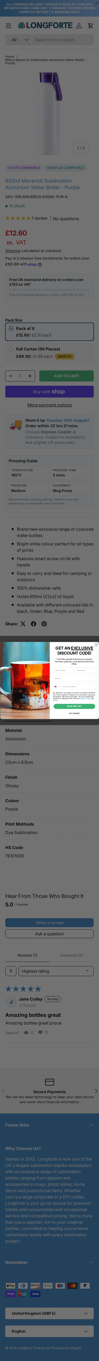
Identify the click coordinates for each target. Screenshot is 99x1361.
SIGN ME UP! (74, 706)
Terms (55, 700)
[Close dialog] (96, 644)
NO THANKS (74, 713)
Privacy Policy (85, 698)
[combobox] (57, 686)
